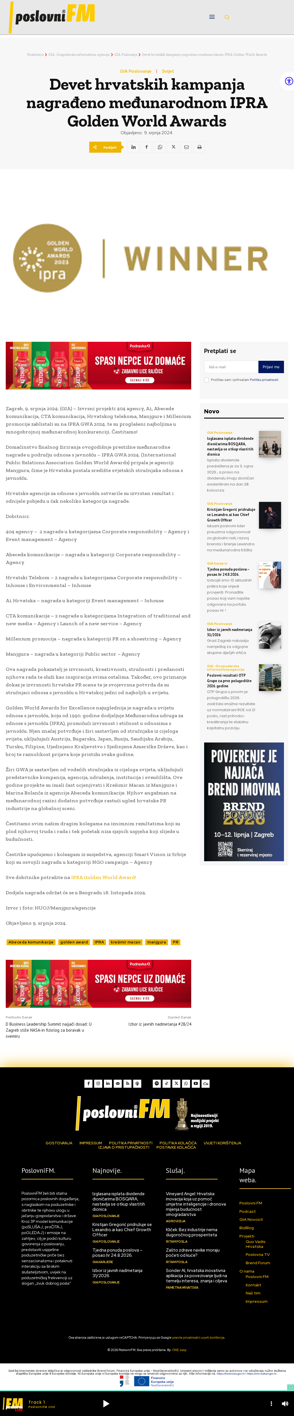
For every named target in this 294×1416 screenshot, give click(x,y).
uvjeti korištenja (213, 1338)
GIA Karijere (217, 563)
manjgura (156, 942)
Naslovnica (35, 55)
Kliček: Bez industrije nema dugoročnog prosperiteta (191, 1232)
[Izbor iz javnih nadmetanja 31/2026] (270, 635)
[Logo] (147, 1113)
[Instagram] (98, 1084)
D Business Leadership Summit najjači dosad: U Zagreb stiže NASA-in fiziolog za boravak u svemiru (49, 1030)
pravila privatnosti (185, 1338)
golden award (74, 942)
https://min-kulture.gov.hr (262, 1373)
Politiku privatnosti (264, 380)
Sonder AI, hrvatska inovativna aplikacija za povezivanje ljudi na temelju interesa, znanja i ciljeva (196, 1276)
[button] (226, 17)
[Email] (186, 147)
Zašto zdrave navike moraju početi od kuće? (193, 1252)
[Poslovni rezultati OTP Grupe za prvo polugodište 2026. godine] (270, 677)
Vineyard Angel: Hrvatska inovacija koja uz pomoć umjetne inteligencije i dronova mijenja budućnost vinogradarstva (196, 1204)
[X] (173, 147)
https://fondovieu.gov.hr (231, 1373)
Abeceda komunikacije (31, 942)
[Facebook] (146, 147)
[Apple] (137, 1084)
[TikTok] (167, 1084)
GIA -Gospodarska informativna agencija (79, 55)
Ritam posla (176, 1242)
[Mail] (118, 1084)
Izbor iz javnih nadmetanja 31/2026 (117, 1273)
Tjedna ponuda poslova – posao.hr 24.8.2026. (228, 572)
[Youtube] (196, 1084)
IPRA (99, 942)
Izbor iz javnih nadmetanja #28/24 (159, 1024)
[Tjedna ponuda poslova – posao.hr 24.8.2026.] (270, 575)
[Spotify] (157, 1084)
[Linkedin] (133, 147)
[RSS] (127, 1084)
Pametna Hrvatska (182, 1287)
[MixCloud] (206, 1084)
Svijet (168, 71)
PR (175, 942)
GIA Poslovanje (125, 55)
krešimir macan (125, 942)
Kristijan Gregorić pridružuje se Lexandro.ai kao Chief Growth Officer (231, 514)
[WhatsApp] (159, 147)
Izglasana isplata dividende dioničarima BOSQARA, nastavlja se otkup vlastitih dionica (230, 446)
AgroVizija (175, 1221)
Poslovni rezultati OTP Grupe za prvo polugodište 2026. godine (229, 680)
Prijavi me (271, 366)
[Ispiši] (199, 147)
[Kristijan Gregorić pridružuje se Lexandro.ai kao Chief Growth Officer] (270, 515)
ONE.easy (179, 1350)
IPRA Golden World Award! (103, 877)
